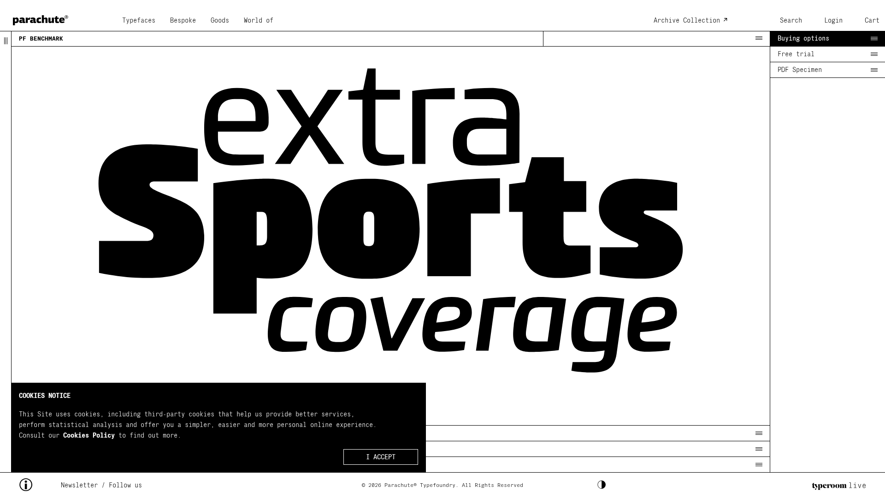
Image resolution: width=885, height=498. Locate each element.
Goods (220, 21)
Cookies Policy (89, 435)
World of (258, 21)
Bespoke (183, 21)
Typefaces (138, 21)
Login (833, 21)
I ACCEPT (380, 457)
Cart (872, 21)
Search (791, 21)
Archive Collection (687, 21)
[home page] (40, 17)
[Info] (39, 485)
